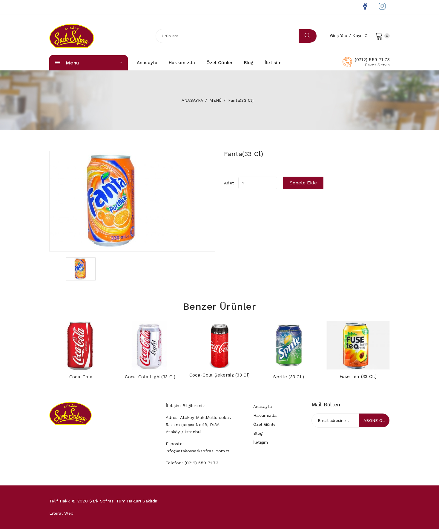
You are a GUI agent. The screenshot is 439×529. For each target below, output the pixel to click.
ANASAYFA (192, 100)
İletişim (273, 62)
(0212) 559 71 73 (372, 59)
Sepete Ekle (303, 183)
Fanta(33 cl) (243, 154)
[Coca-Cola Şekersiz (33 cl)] (219, 344)
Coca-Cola (81, 377)
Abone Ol (374, 420)
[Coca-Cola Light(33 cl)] (150, 345)
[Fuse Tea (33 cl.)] (358, 345)
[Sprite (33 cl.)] (288, 345)
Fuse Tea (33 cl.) (358, 376)
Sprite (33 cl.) (288, 377)
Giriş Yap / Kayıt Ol (349, 35)
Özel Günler (219, 62)
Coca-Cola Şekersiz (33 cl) (219, 375)
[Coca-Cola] (81, 345)
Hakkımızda (182, 62)
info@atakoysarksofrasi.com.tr (197, 450)
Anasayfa (147, 62)
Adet (229, 183)
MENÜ (215, 100)
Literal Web (61, 513)
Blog (249, 62)
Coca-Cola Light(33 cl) (150, 377)
